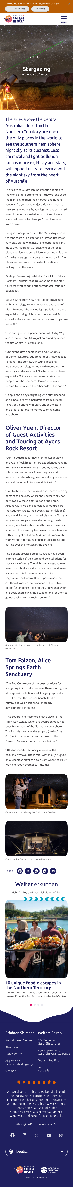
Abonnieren (13, 1047)
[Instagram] (24, 1135)
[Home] (13, 19)
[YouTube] (49, 1135)
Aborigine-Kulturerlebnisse (34, 1124)
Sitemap (10, 1071)
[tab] (31, 1005)
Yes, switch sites (17, 9)
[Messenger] (36, 871)
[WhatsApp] (45, 871)
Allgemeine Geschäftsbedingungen (20, 1062)
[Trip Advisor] (61, 1135)
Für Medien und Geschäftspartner (49, 1042)
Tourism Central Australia (48, 1068)
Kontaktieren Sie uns (18, 1040)
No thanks (40, 9)
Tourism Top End (48, 1060)
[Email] (53, 871)
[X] (28, 871)
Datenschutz (13, 1054)
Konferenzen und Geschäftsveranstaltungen (55, 1052)
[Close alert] (69, 4)
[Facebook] (20, 871)
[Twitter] (36, 1135)
